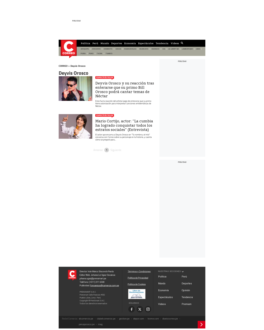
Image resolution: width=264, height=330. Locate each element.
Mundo (105, 43)
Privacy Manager (99, 306)
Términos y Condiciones (139, 271)
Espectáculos (145, 43)
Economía (130, 43)
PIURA (83, 54)
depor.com (138, 318)
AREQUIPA (85, 49)
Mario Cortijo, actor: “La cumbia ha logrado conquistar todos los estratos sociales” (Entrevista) (124, 125)
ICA (164, 49)
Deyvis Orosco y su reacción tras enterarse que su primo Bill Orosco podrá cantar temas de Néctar (124, 89)
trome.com (153, 318)
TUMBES (109, 54)
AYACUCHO (96, 49)
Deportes (116, 43)
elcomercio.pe (86, 318)
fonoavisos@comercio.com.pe (104, 285)
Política (85, 43)
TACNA (99, 54)
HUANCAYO (143, 49)
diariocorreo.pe (170, 318)
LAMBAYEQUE (187, 49)
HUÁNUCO (155, 49)
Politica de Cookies (137, 284)
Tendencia (162, 43)
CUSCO (118, 49)
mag (100, 324)
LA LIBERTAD (173, 49)
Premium (186, 304)
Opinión (186, 290)
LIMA (198, 49)
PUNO (91, 54)
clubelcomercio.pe (106, 318)
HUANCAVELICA (130, 49)
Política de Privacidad (138, 278)
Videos (175, 43)
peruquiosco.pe (87, 324)
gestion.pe (124, 318)
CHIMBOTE (108, 49)
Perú (95, 43)
